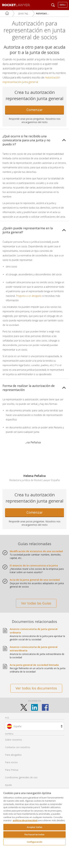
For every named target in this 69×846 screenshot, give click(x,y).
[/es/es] (4, 13)
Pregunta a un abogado (29, 295)
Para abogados (13, 754)
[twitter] (23, 707)
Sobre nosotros (13, 739)
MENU (62, 4)
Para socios (11, 762)
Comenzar (34, 109)
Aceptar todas (34, 827)
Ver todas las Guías (36, 603)
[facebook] (45, 707)
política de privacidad (25, 820)
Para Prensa (11, 769)
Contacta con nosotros (17, 747)
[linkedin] (34, 707)
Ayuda (8, 784)
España (17, 726)
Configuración (34, 841)
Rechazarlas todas (34, 834)
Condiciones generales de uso (21, 777)
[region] (34, 817)
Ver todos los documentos (36, 688)
